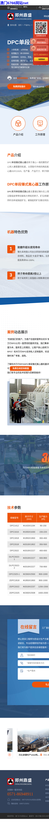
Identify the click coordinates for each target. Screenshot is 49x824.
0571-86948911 (20, 794)
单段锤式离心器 (19, 162)
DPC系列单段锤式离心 (17, 191)
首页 (20, 25)
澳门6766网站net (14, 3)
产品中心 (27, 25)
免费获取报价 (19, 86)
